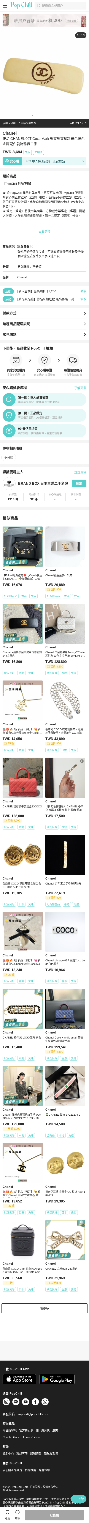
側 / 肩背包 (43, 1430)
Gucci (17, 1437)
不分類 (36, 266)
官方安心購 (26, 1430)
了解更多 (80, 388)
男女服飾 (23, 266)
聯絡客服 (22, 1453)
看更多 (44, 1308)
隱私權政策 (51, 1453)
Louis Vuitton (31, 1437)
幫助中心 (8, 1453)
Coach (7, 1437)
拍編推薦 (30, 1470)
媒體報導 (44, 1470)
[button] (13, 497)
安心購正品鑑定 (12, 1470)
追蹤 (79, 483)
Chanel (22, 277)
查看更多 (44, 231)
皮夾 (55, 1430)
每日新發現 (10, 1430)
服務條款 (35, 1453)
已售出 (54, 1515)
